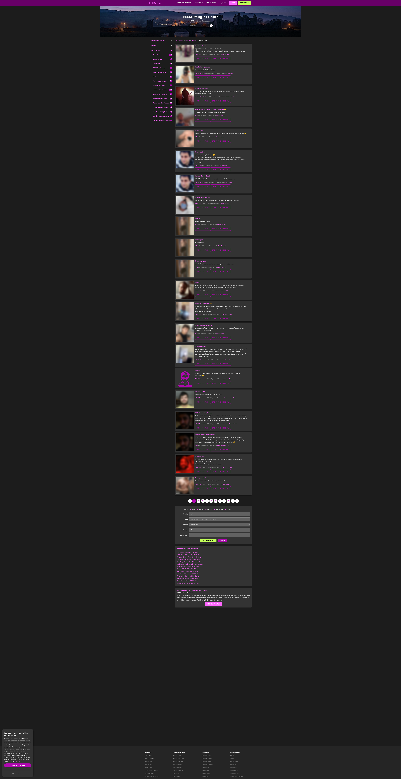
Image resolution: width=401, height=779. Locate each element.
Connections (199, 456)
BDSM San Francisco (207, 764)
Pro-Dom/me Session (160, 81)
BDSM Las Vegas (206, 761)
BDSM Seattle (205, 776)
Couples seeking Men (160, 112)
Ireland (222, 54)
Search (222, 540)
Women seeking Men (160, 98)
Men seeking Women (160, 90)
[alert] (17, 753)
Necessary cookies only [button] (18, 770)
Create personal (208, 540)
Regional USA (205, 752)
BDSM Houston (206, 770)
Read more (18, 761)
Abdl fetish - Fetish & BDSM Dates (187, 571)
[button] (17, 774)
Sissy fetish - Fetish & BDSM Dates (188, 569)
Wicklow (227, 203)
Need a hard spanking (202, 67)
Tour (146, 758)
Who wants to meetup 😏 (203, 303)
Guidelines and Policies (151, 770)
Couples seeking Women (161, 116)
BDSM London (177, 755)
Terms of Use (148, 761)
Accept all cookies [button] (18, 765)
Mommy (197, 370)
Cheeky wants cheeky (202, 478)
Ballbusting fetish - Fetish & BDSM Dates (190, 564)
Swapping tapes (200, 261)
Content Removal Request (152, 776)
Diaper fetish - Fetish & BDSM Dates (188, 559)
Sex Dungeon (234, 761)
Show (186, 509)
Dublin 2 (226, 484)
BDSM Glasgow (177, 767)
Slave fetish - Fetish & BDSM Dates (188, 554)
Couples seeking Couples (161, 120)
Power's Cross (228, 314)
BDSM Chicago (206, 773)
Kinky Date (156, 55)
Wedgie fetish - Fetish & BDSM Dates (188, 566)
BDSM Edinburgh (178, 770)
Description (184, 535)
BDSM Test (233, 764)
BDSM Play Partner (159, 68)
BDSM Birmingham (178, 758)
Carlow (231, 73)
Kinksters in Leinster (158, 40)
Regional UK (176, 752)
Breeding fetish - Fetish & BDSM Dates (189, 562)
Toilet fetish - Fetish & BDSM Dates (188, 576)
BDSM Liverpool (177, 764)
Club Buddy (156, 63)
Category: (184, 530)
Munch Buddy (157, 59)
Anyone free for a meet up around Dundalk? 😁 (210, 109)
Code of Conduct (149, 773)
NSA (154, 77)
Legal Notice (148, 764)
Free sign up (244, 3)
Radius (185, 524)
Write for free (202, 58)
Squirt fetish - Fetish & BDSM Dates (188, 583)
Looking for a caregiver (202, 197)
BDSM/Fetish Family (159, 72)
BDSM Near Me (234, 773)
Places (153, 45)
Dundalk (222, 115)
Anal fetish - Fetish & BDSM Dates (187, 581)
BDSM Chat (233, 767)
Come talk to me (200, 346)
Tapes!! (197, 218)
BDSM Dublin (176, 776)
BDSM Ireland (177, 773)
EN (224, 3)
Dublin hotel (199, 131)
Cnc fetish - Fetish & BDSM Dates (187, 574)
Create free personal (220, 58)
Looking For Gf (200, 392)
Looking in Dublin (201, 46)
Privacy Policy (148, 767)
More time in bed (200, 152)
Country (185, 514)
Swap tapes (199, 240)
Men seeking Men (159, 85)
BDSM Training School (236, 776)
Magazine (152, 758)
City (186, 519)
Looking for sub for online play (205, 434)
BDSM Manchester (178, 761)
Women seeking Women (161, 103)
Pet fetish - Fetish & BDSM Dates (187, 578)
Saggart (227, 54)
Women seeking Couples (161, 107)
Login (233, 3)
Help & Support (149, 755)
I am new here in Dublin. (203, 176)
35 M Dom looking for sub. (203, 413)
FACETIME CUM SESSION (203, 325)
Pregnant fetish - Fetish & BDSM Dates (189, 557)
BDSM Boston (205, 767)
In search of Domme (201, 88)
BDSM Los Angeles (207, 758)
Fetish (232, 758)
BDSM (232, 755)
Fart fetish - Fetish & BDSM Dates (187, 552)
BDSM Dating (155, 50)
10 (232, 501)
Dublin (232, 97)
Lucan (226, 165)
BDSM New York (206, 755)
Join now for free (213, 604)
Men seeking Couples (160, 94)
